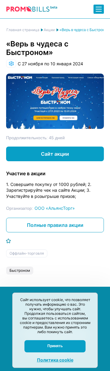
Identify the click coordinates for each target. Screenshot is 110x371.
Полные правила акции (55, 225)
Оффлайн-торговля (26, 253)
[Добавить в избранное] (8, 240)
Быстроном (19, 270)
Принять (55, 346)
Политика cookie (55, 359)
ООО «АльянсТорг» (55, 208)
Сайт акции (55, 154)
